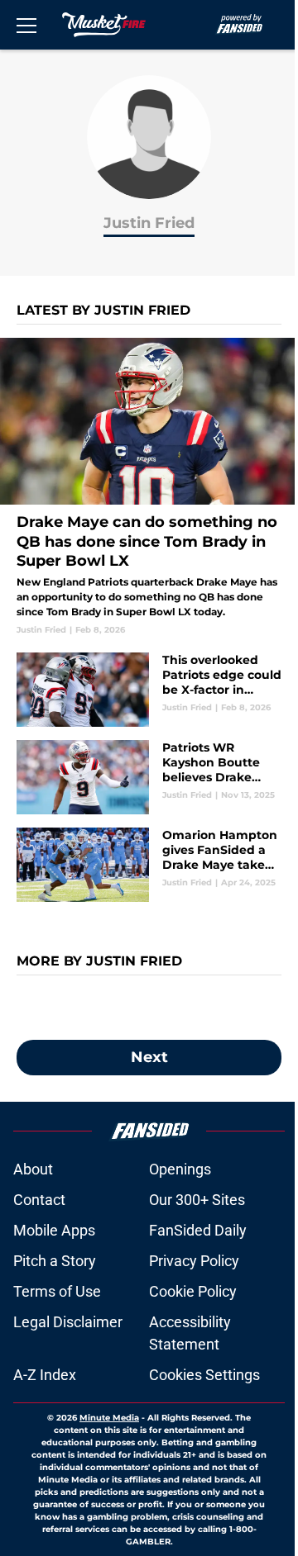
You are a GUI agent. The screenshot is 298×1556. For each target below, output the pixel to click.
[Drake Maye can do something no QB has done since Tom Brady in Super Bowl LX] (149, 487)
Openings (180, 1169)
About (33, 1169)
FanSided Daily (198, 1230)
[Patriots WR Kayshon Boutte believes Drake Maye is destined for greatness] (149, 777)
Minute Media (109, 1417)
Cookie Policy (193, 1291)
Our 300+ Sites (197, 1199)
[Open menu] (26, 25)
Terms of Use (57, 1291)
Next (149, 1057)
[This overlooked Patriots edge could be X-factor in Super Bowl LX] (149, 689)
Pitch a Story (54, 1260)
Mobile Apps (54, 1230)
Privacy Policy (194, 1260)
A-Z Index (44, 1374)
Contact (39, 1199)
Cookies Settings (204, 1374)
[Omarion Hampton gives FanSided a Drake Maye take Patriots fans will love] (149, 865)
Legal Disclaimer (68, 1322)
